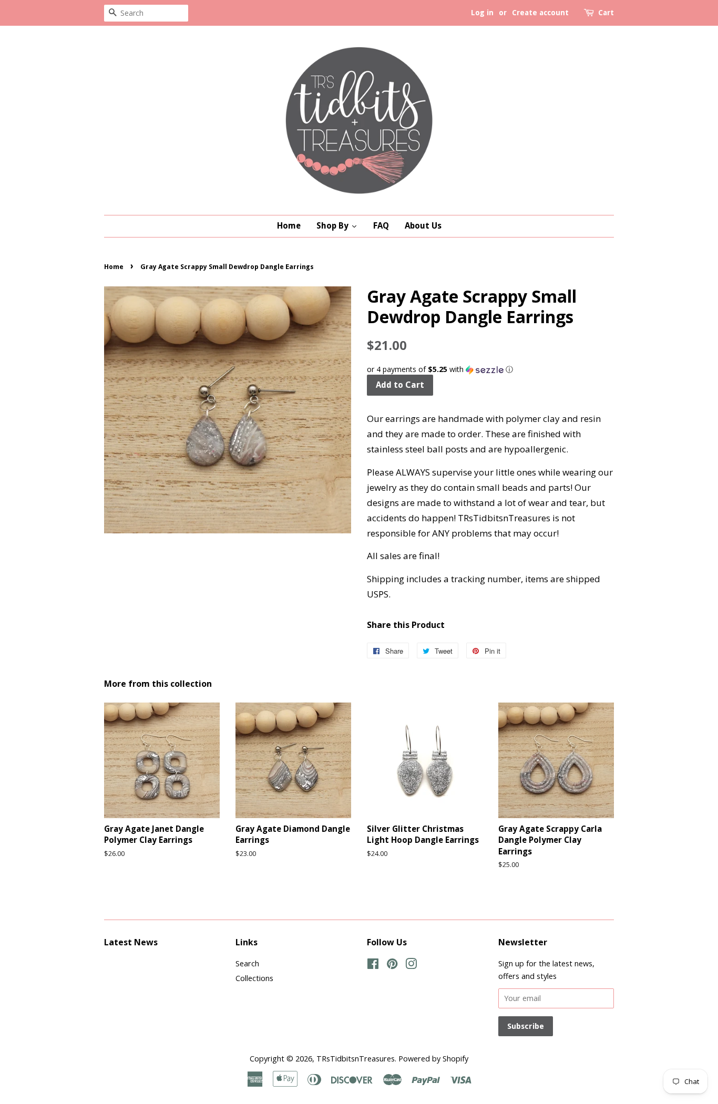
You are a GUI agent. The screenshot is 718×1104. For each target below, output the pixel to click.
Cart (606, 12)
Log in (482, 12)
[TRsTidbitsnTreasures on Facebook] (373, 966)
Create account (540, 12)
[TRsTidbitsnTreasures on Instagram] (411, 966)
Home (114, 267)
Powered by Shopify (433, 1059)
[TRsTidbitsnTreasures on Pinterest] (392, 966)
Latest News (131, 942)
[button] (490, 369)
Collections (254, 978)
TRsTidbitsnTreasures (355, 1059)
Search (247, 963)
